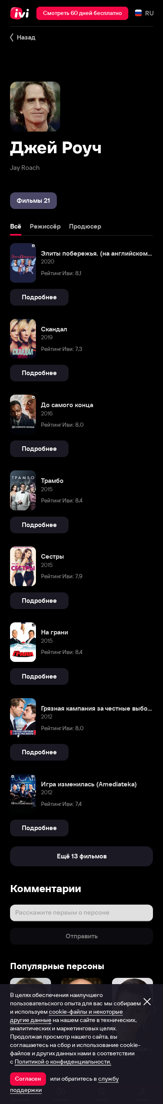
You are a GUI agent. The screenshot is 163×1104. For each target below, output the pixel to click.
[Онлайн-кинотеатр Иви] (21, 13)
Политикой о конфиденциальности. (63, 1061)
